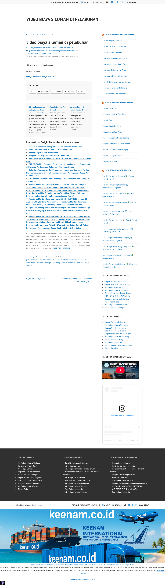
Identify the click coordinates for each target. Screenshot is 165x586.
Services (99, 2)
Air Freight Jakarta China (75, 477)
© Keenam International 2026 (82, 579)
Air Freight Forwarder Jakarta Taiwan (80, 469)
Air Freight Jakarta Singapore (116, 290)
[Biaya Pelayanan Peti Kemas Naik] (60, 118)
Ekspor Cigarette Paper (111, 126)
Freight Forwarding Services (123, 474)
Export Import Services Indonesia (118, 345)
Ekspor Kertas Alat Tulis (112, 161)
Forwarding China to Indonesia (114, 88)
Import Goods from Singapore (30, 477)
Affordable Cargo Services (122, 480)
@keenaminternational (37, 51)
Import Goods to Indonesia (29, 471)
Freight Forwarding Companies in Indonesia (129, 483)
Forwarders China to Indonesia (114, 76)
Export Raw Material (113, 348)
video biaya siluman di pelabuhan (62, 19)
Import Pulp (107, 120)
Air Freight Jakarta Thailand (29, 463)
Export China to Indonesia (112, 52)
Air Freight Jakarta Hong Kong (117, 336)
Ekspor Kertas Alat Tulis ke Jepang (116, 143)
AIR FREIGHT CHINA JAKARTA (117, 296)
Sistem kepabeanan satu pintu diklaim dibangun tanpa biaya (55, 147)
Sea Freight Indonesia (74, 489)
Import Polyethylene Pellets (114, 40)
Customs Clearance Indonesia (117, 299)
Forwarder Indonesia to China (114, 70)
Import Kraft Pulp (109, 108)
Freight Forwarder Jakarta (118, 170)
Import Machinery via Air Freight (118, 284)
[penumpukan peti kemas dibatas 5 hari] (80, 118)
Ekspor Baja (23, 489)
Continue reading (62, 248)
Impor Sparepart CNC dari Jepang (115, 138)
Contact (133, 2)
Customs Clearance (120, 477)
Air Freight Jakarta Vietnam (116, 304)
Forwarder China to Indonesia (114, 93)
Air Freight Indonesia (113, 342)
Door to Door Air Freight (115, 307)
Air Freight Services (25, 469)
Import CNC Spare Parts (112, 155)
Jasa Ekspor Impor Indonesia (101, 565)
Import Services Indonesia (115, 322)
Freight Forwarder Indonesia (64, 2)
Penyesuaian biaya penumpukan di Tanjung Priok (50, 155)
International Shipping (121, 463)
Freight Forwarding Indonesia (119, 34)
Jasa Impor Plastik (112, 302)
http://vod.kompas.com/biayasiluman (41, 76)
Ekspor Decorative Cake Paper (114, 114)
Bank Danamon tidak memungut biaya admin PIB (50, 149)
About (86, 2)
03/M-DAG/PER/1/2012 (36, 278)
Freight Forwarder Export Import (118, 293)
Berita (44, 35)
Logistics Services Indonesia (116, 331)
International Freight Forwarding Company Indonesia (56, 263)
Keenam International (33, 35)
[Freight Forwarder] (2, 584)
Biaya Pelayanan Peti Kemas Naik (43, 152)
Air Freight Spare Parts (114, 287)
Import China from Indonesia (114, 46)
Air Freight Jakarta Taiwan (28, 486)
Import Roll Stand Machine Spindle (116, 82)
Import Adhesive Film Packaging (115, 149)
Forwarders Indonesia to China (114, 58)
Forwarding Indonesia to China (114, 64)
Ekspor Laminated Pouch (112, 132)
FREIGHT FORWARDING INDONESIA (127, 486)
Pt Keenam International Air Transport (43, 565)
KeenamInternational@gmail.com (39, 53)
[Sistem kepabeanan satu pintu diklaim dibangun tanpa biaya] (39, 120)
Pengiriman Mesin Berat (27, 466)
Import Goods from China (115, 281)
